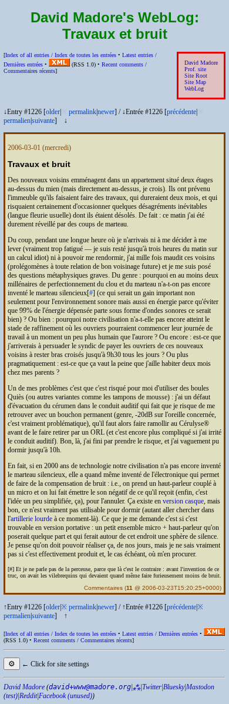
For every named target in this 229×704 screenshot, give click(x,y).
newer (105, 112)
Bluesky (173, 687)
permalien (17, 120)
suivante (43, 120)
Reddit (28, 696)
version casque (183, 501)
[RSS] (59, 64)
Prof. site (195, 69)
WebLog (194, 88)
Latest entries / (160, 633)
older (53, 112)
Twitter (151, 687)
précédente (181, 112)
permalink (82, 112)
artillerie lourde (31, 519)
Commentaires (103, 588)
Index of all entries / (60, 55)
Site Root (195, 75)
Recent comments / (82, 640)
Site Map (195, 82)
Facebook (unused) (65, 696)
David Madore (201, 62)
